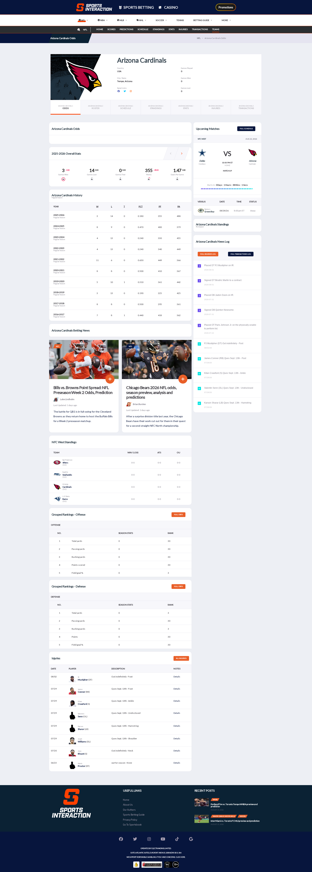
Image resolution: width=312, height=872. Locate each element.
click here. (180, 857)
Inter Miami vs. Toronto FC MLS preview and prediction (235, 821)
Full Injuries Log (208, 254)
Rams (65, 499)
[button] (182, 153)
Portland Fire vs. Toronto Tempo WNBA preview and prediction (234, 805)
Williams (82, 741)
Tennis (180, 20)
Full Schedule (246, 129)
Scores (111, 29)
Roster (95, 107)
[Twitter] (135, 839)
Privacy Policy (130, 819)
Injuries (183, 29)
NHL (141, 20)
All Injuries (181, 658)
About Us (128, 804)
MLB (121, 20)
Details (177, 676)
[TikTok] (177, 839)
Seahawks (67, 474)
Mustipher (83, 679)
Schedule (143, 29)
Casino (170, 7)
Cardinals (67, 487)
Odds (65, 107)
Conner (81, 691)
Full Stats (178, 515)
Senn (80, 716)
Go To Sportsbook (132, 824)
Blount (81, 753)
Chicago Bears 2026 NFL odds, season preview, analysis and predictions (151, 392)
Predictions (126, 29)
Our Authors (129, 809)
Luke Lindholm (67, 399)
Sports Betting (138, 7)
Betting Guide (201, 20)
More (225, 20)
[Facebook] (121, 839)
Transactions (200, 29)
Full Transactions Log (241, 254)
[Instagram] (149, 839)
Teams (215, 29)
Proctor (81, 766)
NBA (102, 20)
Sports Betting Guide (134, 814)
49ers (65, 462)
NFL (83, 20)
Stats (171, 29)
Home (99, 29)
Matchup (227, 171)
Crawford (82, 704)
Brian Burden (139, 404)
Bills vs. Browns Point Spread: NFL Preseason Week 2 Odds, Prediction (82, 390)
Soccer (160, 20)
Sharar (81, 729)
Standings (158, 29)
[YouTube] (163, 839)
